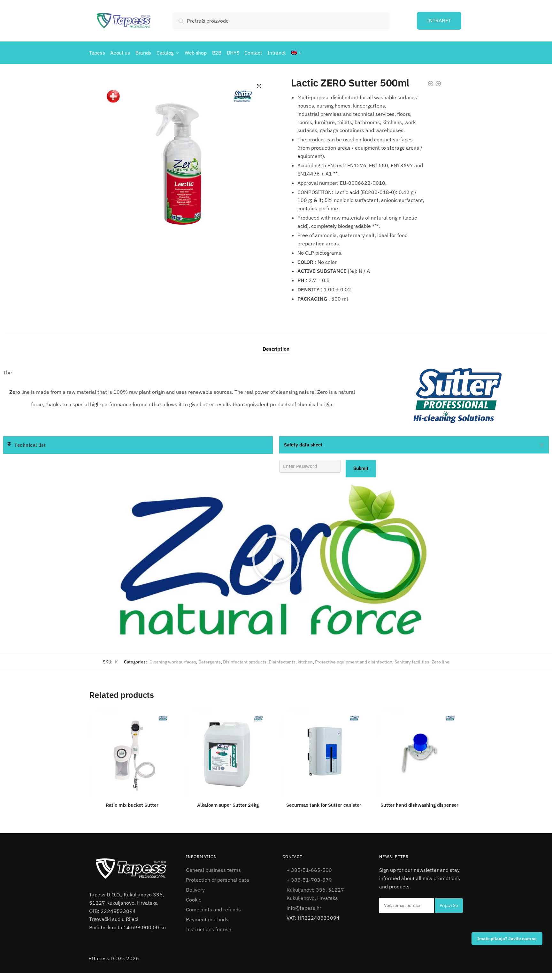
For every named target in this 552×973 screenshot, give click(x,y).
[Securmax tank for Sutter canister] (323, 752)
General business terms (213, 870)
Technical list (30, 445)
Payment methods (207, 919)
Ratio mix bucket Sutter (132, 805)
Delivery (195, 890)
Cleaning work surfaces (173, 662)
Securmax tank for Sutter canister (323, 805)
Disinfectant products (244, 662)
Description (276, 349)
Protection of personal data (217, 880)
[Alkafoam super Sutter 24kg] (228, 752)
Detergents (209, 662)
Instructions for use (208, 929)
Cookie (194, 899)
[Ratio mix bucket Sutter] (132, 752)
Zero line (440, 662)
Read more (133, 815)
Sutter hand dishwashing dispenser (419, 805)
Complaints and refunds (213, 909)
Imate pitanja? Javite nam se (507, 938)
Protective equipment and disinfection (353, 662)
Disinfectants (282, 662)
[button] (138, 445)
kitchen (305, 662)
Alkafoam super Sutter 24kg (228, 805)
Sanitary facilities (412, 662)
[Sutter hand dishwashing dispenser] (419, 752)
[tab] (276, 343)
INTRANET (439, 20)
